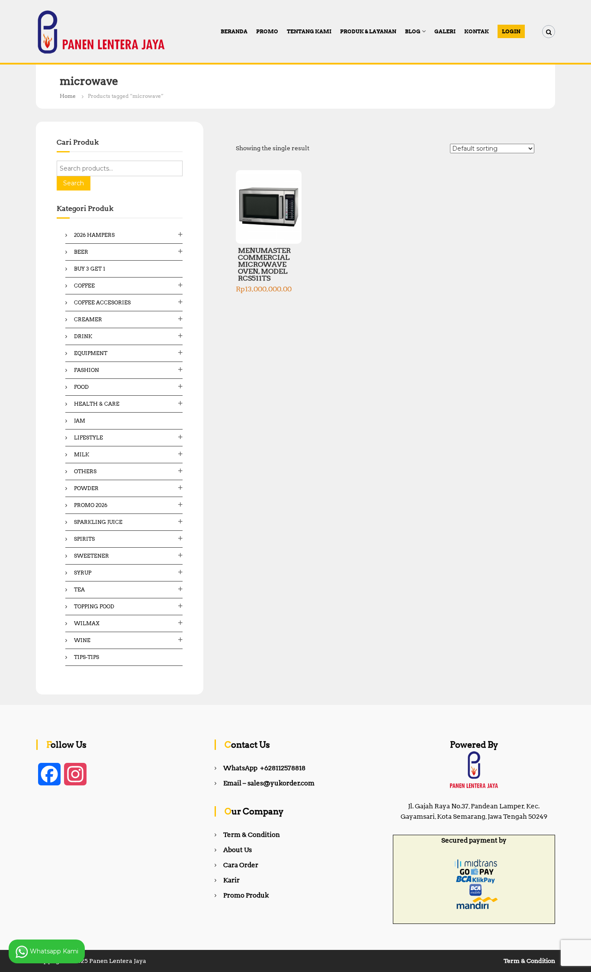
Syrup (82, 572)
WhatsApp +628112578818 (264, 768)
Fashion (86, 370)
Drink (83, 336)
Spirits (84, 539)
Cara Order (240, 865)
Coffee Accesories (102, 302)
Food (81, 387)
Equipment (90, 353)
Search (73, 183)
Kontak (476, 31)
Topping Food (94, 606)
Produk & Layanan (368, 31)
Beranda (234, 31)
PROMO (267, 31)
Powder (86, 488)
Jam (79, 420)
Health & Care (96, 403)
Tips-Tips (86, 657)
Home (68, 96)
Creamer (88, 319)
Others (85, 471)
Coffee (84, 285)
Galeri (445, 31)
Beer (81, 252)
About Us (237, 850)
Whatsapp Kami (53, 951)
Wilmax (87, 623)
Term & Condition (251, 835)
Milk (81, 454)
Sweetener (91, 555)
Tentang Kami (309, 31)
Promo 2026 (90, 505)
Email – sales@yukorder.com (269, 783)
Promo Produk (246, 895)
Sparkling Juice (98, 522)
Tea (79, 589)
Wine (82, 640)
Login (511, 31)
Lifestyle (88, 437)
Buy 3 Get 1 (89, 268)
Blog (413, 31)
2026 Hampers (94, 235)
